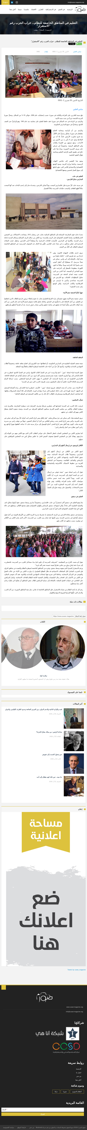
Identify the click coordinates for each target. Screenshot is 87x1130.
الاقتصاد (33, 9)
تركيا (56, 1091)
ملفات (46, 51)
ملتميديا (26, 9)
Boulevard (39, 1127)
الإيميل (4, 1109)
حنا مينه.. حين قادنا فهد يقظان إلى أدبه (49, 777)
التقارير (41, 9)
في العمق (61, 9)
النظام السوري (77, 1091)
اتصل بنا (78, 1072)
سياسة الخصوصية (8, 1127)
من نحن (78, 1076)
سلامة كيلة (43, 676)
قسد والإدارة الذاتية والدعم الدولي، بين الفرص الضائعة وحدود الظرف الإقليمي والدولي (33, 709)
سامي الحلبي (77, 51)
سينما (20, 9)
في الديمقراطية (51, 9)
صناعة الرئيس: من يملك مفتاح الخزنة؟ (49, 732)
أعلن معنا (13, 9)
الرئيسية (69, 9)
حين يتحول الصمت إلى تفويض (52, 754)
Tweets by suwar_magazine (77, 970)
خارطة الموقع (21, 1127)
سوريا (65, 1091)
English (5, 2)
